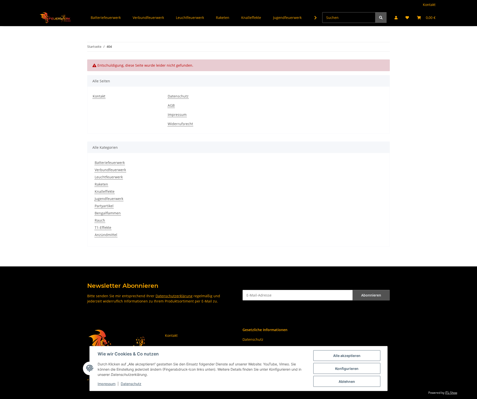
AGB (171, 105)
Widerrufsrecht (180, 123)
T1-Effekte (103, 227)
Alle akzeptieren (346, 355)
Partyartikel (104, 205)
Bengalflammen (108, 213)
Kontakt (429, 4)
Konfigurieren (346, 368)
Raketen (101, 184)
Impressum (107, 384)
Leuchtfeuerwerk (109, 177)
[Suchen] (381, 17)
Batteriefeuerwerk (110, 162)
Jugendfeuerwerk (109, 198)
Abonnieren (371, 295)
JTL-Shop (451, 393)
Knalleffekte (105, 191)
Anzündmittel (106, 234)
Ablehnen (347, 381)
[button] (396, 17)
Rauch (100, 220)
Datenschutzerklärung (174, 296)
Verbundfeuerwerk (110, 169)
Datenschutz (131, 384)
